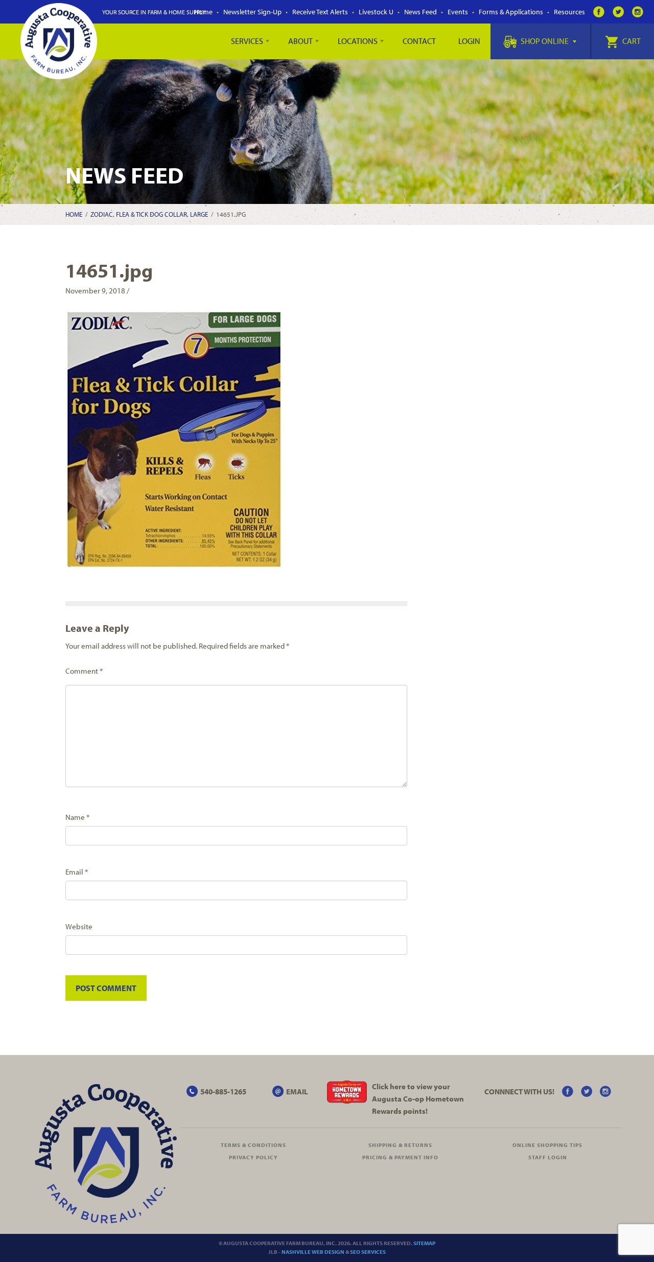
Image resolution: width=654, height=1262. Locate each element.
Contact (419, 41)
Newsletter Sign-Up (252, 11)
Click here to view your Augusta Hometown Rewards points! (418, 1099)
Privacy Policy (253, 1157)
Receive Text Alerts (320, 11)
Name (77, 817)
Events (458, 11)
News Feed (420, 11)
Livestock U (376, 11)
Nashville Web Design (313, 1251)
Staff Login (547, 1157)
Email (76, 872)
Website (78, 926)
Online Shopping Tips (547, 1145)
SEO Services (368, 1251)
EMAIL (297, 1091)
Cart (631, 41)
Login (469, 41)
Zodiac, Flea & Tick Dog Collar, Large (149, 214)
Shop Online (544, 41)
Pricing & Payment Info (400, 1157)
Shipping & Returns (400, 1145)
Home (203, 11)
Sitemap (424, 1243)
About (300, 41)
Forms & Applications (511, 11)
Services (247, 41)
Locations (358, 41)
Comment (84, 671)
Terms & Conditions (253, 1145)
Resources (569, 11)
